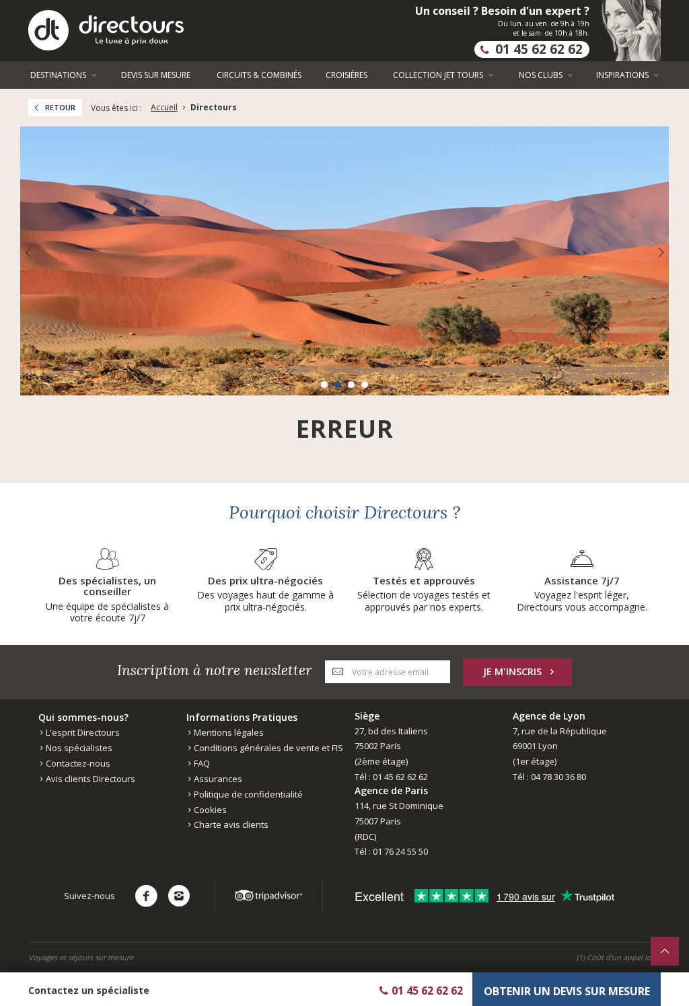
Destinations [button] (59, 75)
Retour (60, 107)
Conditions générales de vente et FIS (267, 748)
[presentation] (27, 252)
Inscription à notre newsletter (214, 670)
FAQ (201, 763)
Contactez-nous (77, 763)
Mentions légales (228, 732)
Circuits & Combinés (259, 75)
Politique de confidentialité (247, 794)
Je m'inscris (512, 671)
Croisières (346, 75)
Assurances (217, 779)
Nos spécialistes (78, 748)
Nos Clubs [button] (542, 75)
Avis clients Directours (89, 779)
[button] (324, 384)
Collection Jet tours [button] (439, 75)
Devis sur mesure (155, 75)
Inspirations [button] (623, 75)
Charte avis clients (230, 824)
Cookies (209, 810)
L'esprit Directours (82, 732)
